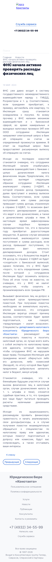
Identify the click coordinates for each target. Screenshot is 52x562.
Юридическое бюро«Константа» (26, 479)
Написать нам (26, 531)
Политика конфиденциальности (26, 491)
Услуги (26, 499)
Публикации (26, 509)
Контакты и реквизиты (26, 519)
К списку (10, 455)
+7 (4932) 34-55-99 (26, 30)
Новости (26, 504)
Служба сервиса (26, 24)
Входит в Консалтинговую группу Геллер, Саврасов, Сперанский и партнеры (26, 556)
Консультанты (26, 514)
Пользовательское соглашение (26, 486)
